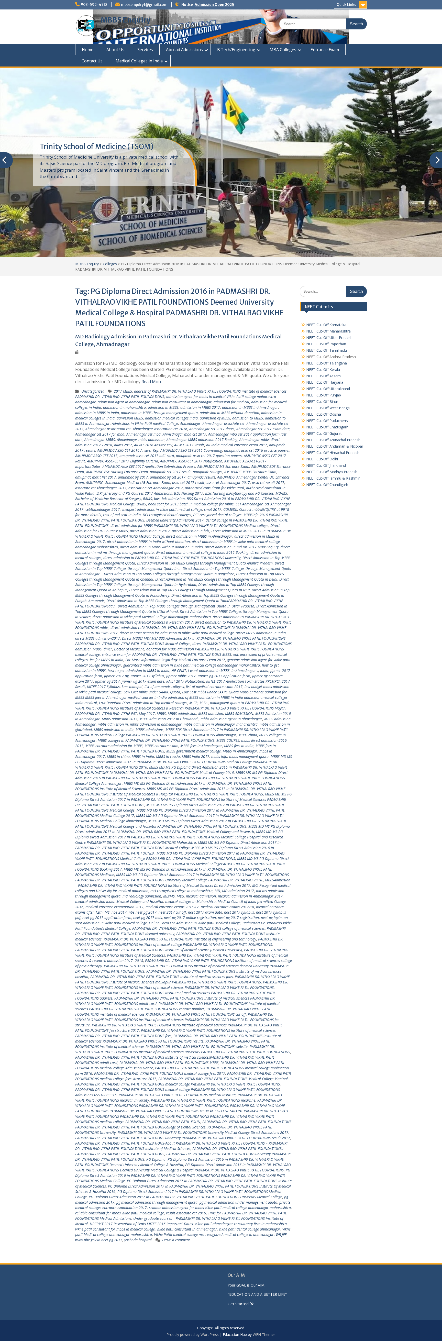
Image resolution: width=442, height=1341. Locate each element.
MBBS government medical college (193, 751)
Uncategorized (92, 391)
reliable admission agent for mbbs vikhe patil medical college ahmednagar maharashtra (220, 1207)
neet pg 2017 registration (238, 917)
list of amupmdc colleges (164, 686)
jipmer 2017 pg (116, 675)
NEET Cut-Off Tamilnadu (326, 350)
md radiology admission (142, 896)
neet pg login (271, 917)
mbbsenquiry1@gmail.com (144, 4)
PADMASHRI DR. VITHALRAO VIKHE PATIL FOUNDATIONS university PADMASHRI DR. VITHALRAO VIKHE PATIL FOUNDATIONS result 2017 (182, 1137)
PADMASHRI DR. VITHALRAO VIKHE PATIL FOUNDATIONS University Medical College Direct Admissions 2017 (203, 1132)
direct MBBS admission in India (261, 632)
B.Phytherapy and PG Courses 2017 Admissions (134, 493)
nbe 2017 (119, 912)
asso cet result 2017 (268, 482)
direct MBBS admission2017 (97, 638)
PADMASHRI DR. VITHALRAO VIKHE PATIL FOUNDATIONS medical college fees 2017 (159, 1073)
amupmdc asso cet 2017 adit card (146, 455)
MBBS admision (210, 713)
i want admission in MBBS (208, 670)
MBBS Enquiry (125, 20)
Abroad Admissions (184, 49)
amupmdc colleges (207, 471)
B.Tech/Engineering (236, 49)
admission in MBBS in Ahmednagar (250, 407)
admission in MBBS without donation (229, 412)
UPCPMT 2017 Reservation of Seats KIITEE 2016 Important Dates (141, 1223)
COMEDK (230, 509)
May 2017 (147, 713)
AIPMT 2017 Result (189, 444)
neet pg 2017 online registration (190, 917)
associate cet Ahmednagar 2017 (100, 487)
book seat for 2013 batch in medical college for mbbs (191, 504)
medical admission (201, 896)
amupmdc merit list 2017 (95, 477)
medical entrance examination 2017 (114, 906)
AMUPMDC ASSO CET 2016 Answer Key (127, 450)
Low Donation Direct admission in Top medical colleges (143, 702)
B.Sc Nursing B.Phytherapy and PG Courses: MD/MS (246, 493)
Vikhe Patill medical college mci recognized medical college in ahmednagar (214, 1234)
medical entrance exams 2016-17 (172, 906)
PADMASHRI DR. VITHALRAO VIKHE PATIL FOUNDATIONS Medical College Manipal (223, 1078)
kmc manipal (132, 686)
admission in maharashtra (124, 407)
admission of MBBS (215, 418)
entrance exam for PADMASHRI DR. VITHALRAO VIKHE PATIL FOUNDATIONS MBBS (166, 654)
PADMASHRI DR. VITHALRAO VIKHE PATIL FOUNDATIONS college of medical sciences (198, 928)
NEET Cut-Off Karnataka (326, 324)
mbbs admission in (113, 724)
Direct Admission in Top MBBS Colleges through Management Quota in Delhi (216, 579)
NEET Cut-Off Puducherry (327, 420)
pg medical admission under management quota (238, 1202)
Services (145, 49)
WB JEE (281, 1234)
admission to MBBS (247, 418)
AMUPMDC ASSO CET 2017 (96, 455)
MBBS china (247, 735)
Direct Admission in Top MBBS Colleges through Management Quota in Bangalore (169, 573)
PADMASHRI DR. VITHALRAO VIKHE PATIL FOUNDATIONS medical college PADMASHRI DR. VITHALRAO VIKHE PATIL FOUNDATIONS (177, 1084)
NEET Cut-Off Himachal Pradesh (332, 452)
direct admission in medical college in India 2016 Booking (202, 552)
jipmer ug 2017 (107, 681)
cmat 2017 (212, 509)
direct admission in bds (190, 530)
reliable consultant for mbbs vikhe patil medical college (119, 1213)
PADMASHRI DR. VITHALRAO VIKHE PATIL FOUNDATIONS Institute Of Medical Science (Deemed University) (158, 949)
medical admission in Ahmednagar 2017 (250, 896)
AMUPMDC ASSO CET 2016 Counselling (191, 450)
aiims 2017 (123, 444)
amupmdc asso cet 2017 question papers (209, 455)
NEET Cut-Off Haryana (324, 382)
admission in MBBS (163, 407)
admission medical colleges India (171, 418)
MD (217, 890)
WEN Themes (264, 1334)
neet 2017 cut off (172, 912)
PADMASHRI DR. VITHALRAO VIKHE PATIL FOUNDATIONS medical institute (177, 1094)
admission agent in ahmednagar (124, 402)
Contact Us (92, 61)
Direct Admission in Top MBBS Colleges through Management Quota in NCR (189, 590)
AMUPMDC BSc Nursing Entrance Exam (117, 471)
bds (157, 498)
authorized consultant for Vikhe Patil (214, 487)
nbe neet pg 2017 (143, 912)
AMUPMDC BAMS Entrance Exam (223, 466)
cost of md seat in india (122, 514)
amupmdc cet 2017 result (170, 471)
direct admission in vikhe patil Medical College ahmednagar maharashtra (152, 616)
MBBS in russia (168, 756)
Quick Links (346, 4)
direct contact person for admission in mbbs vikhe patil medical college (177, 632)
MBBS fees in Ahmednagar (201, 745)
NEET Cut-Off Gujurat (324, 433)
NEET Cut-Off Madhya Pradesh (331, 471)
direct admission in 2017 (150, 530)
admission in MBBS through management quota (159, 412)
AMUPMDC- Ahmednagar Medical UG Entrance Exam (128, 482)
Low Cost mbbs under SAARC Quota (152, 692)
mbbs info (219, 756)
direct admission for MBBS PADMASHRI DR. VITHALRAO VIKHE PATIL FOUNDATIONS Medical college (189, 525)
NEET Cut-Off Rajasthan (326, 343)
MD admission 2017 (238, 890)
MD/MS (169, 896)
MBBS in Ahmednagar (240, 751)
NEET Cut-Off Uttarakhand (328, 388)
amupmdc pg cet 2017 (167, 477)
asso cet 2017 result (188, 482)
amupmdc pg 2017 (133, 477)
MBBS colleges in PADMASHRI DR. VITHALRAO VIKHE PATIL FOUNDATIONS (156, 740)
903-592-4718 (94, 4)
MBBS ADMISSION (239, 713)
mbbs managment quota (249, 756)
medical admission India (94, 901)
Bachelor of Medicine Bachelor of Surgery (108, 498)
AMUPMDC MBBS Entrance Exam (250, 471)
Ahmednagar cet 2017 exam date (263, 428)
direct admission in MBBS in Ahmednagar (199, 536)
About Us (115, 49)
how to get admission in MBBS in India (138, 670)
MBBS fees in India (238, 745)
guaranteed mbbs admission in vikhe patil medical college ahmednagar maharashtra (191, 665)
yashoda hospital (138, 1239)
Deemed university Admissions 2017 (175, 520)
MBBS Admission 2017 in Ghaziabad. (168, 718)
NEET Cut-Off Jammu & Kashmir (333, 478)
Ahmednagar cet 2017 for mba (99, 434)
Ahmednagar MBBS (99, 439)
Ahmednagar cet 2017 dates (211, 428)
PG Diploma (155, 1159)
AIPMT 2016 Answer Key (153, 444)
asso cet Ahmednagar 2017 (228, 482)
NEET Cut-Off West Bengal (328, 407)
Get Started (238, 1303)
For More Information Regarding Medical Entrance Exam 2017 (175, 659)
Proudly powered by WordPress (193, 1334)
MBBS (161, 713)
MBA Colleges (283, 49)
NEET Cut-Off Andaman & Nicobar (334, 446)
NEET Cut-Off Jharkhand (326, 465)
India (264, 670)
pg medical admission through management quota (156, 1202)
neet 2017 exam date (205, 912)
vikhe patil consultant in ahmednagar (187, 1229)
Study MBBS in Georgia (78, 146)
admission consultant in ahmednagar (182, 402)
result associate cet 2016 (186, 1213)
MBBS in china (118, 756)
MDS (180, 896)
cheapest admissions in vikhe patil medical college (162, 509)
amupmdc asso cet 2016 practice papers (256, 450)
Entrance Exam (325, 49)
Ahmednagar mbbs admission (140, 439)
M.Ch (193, 702)
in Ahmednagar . (244, 670)
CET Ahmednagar (249, 504)
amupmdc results (201, 477)
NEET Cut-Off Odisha (323, 414)
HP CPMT (178, 670)
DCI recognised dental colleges (167, 514)
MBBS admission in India (114, 729)
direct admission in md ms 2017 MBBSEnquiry (242, 547)
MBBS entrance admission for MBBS (113, 745)
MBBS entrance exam (161, 745)
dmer (108, 649)
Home (87, 49)
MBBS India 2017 (195, 756)
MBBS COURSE (227, 740)
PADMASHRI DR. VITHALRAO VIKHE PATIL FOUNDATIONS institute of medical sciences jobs (161, 976)
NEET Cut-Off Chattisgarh (327, 427)
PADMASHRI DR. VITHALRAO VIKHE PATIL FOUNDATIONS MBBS (168, 1062)
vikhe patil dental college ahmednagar (249, 1229)
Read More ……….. (157, 381)
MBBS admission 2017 (119, 718)
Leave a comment (176, 1239)
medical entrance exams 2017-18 (227, 906)
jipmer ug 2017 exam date (143, 681)
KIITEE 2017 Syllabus (103, 686)
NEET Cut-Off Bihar (322, 401)
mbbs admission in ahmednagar (156, 724)
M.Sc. (204, 702)
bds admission (173, 498)
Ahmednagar (190, 423)
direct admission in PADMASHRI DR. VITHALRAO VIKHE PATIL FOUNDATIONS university (171, 557)
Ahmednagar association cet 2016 (160, 428)
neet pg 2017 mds (147, 917)
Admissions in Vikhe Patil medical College (145, 423)
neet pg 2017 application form (106, 917)
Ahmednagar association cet (108, 428)
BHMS (141, 504)
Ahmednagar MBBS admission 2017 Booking (202, 439)
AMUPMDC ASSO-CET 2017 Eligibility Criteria (122, 461)
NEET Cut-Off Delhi (322, 459)
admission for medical (231, 402)
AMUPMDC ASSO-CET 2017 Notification (191, 461)
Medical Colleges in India (139, 61)
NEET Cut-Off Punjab (323, 395)
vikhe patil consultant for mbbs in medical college (115, 1229)
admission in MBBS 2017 (200, 407)
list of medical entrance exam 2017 (214, 686)
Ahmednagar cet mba (143, 434)
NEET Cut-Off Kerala (323, 369)
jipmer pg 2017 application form (224, 675)
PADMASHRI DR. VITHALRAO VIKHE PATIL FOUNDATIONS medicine (203, 1100)
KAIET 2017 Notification (185, 681)
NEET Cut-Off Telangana (326, 363)
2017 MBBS (123, 391)
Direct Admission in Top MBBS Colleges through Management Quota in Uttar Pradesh (186, 606)
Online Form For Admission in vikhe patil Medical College (194, 923)
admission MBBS (130, 418)
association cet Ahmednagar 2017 (155, 487)
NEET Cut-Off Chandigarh (327, 484)
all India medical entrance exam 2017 (236, 444)
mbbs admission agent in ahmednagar (231, 718)
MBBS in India (143, 756)
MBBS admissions (149, 729)
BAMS (147, 498)
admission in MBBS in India (97, 412)
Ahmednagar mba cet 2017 (184, 434)
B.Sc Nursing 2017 (188, 493)
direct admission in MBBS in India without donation (148, 541)
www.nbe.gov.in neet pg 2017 (98, 1239)
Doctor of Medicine (129, 649)
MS (107, 912)
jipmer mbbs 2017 (181, 675)
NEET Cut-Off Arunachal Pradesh (333, 439)
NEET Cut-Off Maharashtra (328, 331)
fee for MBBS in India (106, 659)
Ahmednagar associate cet (224, 423)
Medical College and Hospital (139, 901)
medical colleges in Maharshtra (190, 901)
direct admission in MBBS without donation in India (161, 547)
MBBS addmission (182, 713)
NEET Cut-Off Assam (323, 375)
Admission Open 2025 (214, 4)
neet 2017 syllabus (239, 912)
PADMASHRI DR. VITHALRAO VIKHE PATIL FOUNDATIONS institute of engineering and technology (180, 939)
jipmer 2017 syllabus (147, 675)
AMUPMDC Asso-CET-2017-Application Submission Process (149, 466)
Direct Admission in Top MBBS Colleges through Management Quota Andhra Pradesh (205, 563)
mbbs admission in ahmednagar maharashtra (221, 724)
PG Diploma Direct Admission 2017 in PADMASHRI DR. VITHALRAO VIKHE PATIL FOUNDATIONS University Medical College (185, 1196)
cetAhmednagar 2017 (102, 509)
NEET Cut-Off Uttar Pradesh (329, 337)
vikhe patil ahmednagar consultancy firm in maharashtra (241, 1223)
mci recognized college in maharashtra (181, 890)
